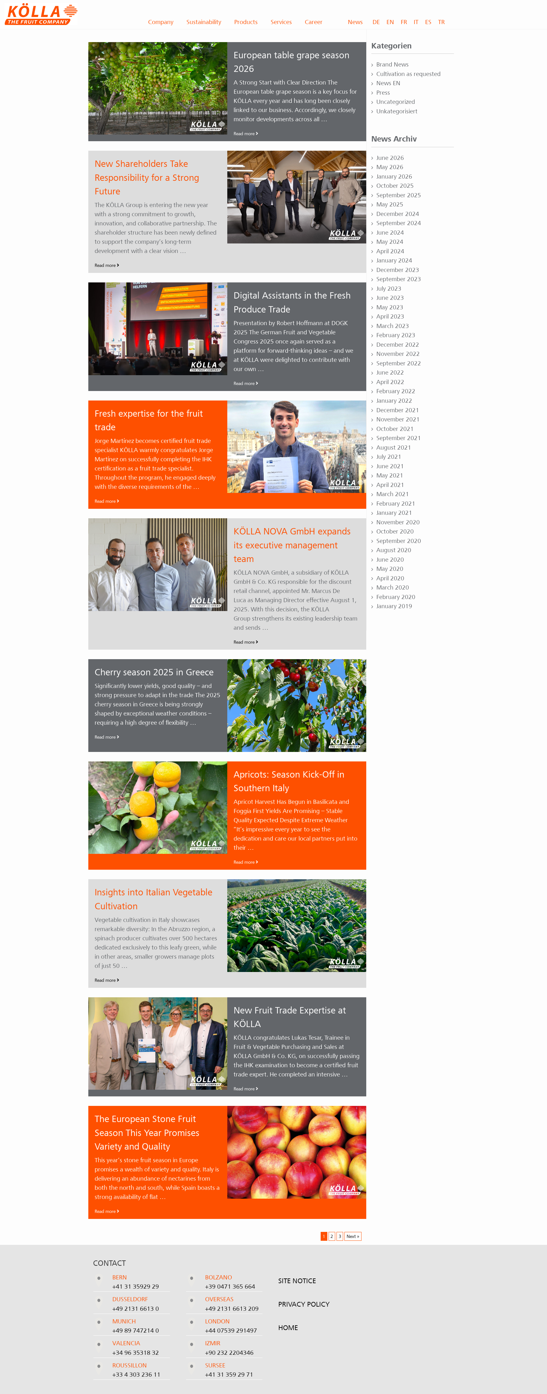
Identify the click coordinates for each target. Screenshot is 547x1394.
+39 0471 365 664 (230, 1286)
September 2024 (398, 223)
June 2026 (390, 158)
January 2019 (394, 606)
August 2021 (393, 447)
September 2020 (398, 541)
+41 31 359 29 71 (229, 1374)
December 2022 (397, 345)
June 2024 (390, 233)
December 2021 (397, 410)
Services (281, 22)
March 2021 (392, 494)
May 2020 (389, 569)
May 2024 (389, 242)
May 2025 (389, 204)
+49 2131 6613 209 (232, 1309)
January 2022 (394, 401)
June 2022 (390, 372)
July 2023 (388, 289)
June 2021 (390, 466)
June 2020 (390, 560)
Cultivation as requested (408, 74)
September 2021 (398, 438)
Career (314, 22)
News (355, 22)
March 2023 (392, 326)
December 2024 (397, 214)
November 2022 (398, 354)
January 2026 (394, 176)
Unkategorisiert (397, 111)
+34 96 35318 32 (135, 1353)
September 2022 (398, 363)
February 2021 (395, 504)
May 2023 (389, 307)
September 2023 (398, 279)
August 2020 (393, 550)
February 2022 (395, 391)
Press (383, 93)
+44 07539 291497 (231, 1330)
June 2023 (390, 298)
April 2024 (390, 251)
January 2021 (394, 513)
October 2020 (395, 531)
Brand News (392, 64)
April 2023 (390, 316)
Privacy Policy (304, 1304)
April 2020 (390, 578)
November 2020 (398, 522)
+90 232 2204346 (229, 1353)
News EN (388, 83)
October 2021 (395, 429)
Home (288, 1328)
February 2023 (395, 335)
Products (246, 22)
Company (160, 22)
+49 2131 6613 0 (135, 1309)
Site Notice (297, 1281)
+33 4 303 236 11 (136, 1374)
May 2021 (389, 475)
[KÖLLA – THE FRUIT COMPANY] (68, 14)
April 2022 (390, 382)
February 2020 (395, 597)
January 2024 (394, 260)
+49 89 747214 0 (135, 1330)
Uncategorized (395, 102)
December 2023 (397, 270)
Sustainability (203, 22)
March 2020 (392, 587)
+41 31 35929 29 (135, 1286)
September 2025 (398, 195)
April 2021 (390, 485)
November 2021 (398, 419)
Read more (245, 133)
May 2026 (389, 167)
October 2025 (395, 186)
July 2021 (388, 457)
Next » (353, 1236)
